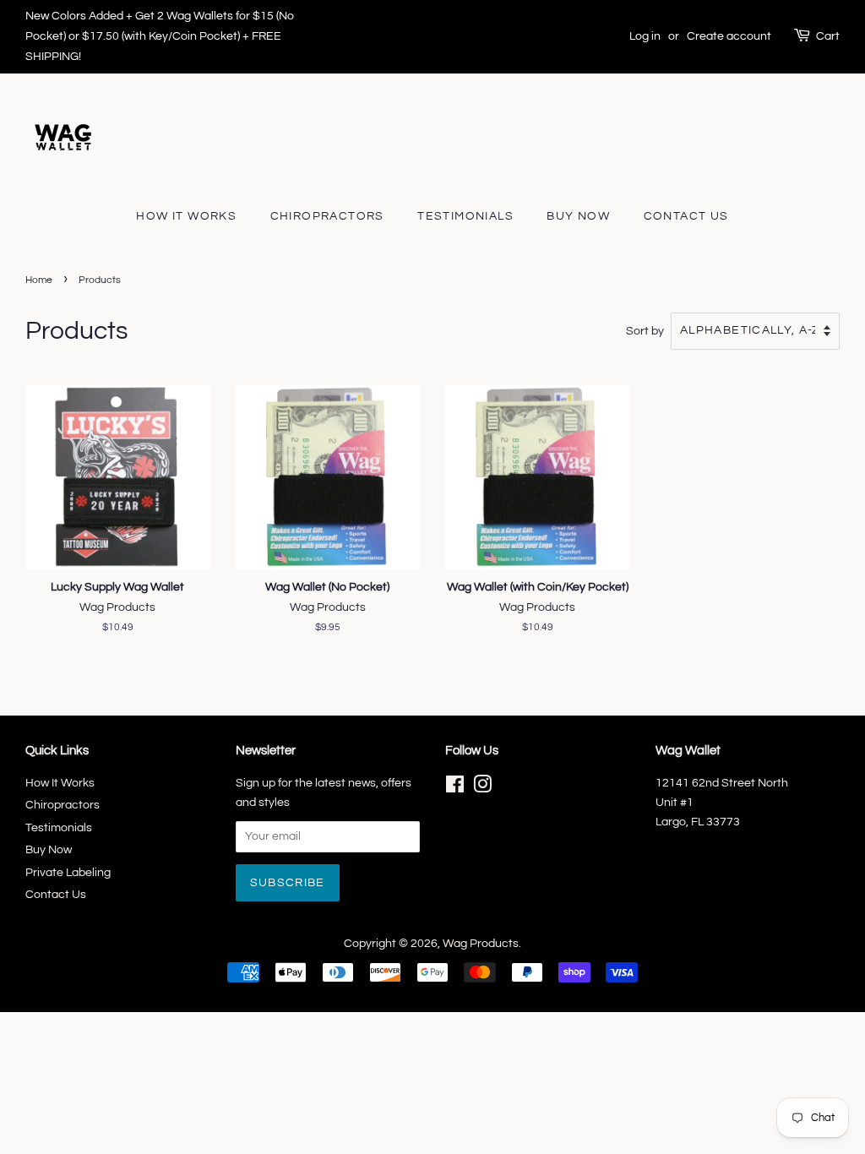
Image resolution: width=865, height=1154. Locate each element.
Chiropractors (327, 216)
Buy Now (578, 216)
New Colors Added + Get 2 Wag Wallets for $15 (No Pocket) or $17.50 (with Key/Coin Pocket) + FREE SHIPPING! (159, 36)
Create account (729, 36)
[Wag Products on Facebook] (455, 788)
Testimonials (465, 216)
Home (38, 280)
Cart (828, 36)
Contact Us (686, 216)
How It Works (186, 216)
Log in (645, 36)
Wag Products (481, 944)
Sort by (645, 330)
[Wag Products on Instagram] (482, 788)
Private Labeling (68, 873)
